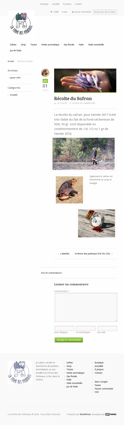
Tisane (33, 44)
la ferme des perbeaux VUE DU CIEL (94, 253)
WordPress (85, 414)
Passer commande (83, 12)
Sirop (23, 44)
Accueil (11, 61)
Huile (81, 44)
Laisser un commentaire (83, 103)
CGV (97, 391)
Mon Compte (101, 381)
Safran (13, 44)
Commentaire (61, 291)
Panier (98, 385)
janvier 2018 (15, 77)
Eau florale (69, 44)
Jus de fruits (15, 50)
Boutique (44, 4)
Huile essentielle (96, 44)
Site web (101, 332)
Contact (78, 4)
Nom (61, 332)
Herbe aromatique (50, 44)
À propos (67, 4)
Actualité (55, 4)
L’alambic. (64, 253)
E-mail (83, 332)
